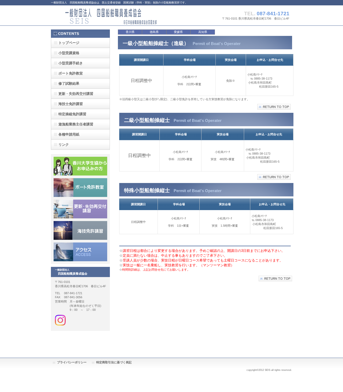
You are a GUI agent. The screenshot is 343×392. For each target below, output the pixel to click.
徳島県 (154, 31)
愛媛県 (178, 31)
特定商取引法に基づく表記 (114, 362)
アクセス (80, 251)
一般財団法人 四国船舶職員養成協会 (104, 15)
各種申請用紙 (68, 134)
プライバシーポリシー (72, 362)
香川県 (130, 31)
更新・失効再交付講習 (80, 209)
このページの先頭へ (274, 107)
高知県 (202, 31)
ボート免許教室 (80, 187)
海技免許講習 (80, 230)
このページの (274, 177)
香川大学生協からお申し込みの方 (80, 166)
